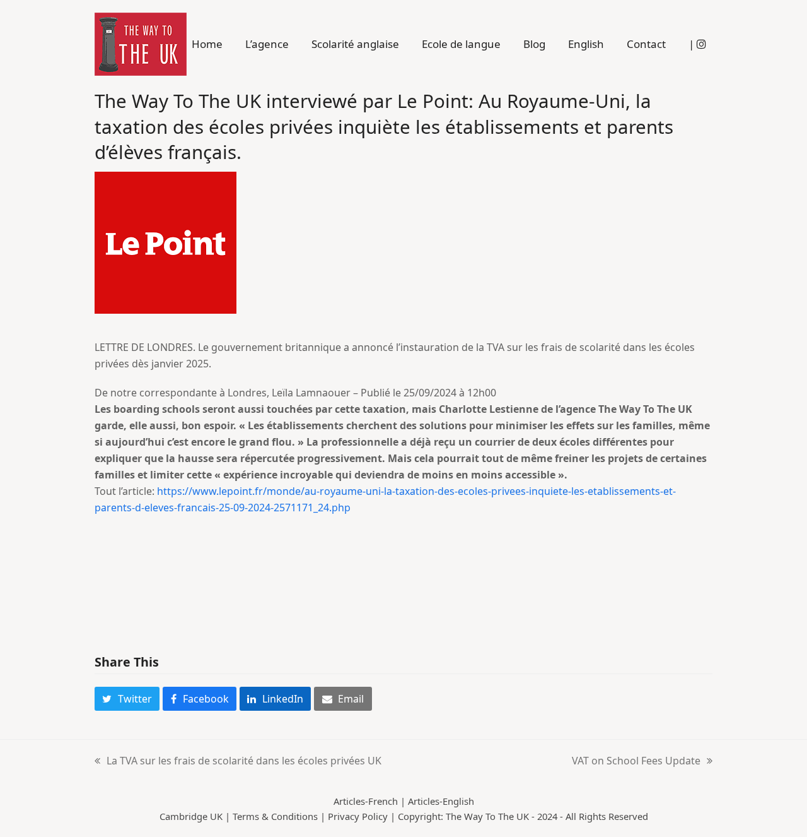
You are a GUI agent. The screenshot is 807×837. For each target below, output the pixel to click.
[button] (127, 699)
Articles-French (366, 801)
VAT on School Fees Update (636, 761)
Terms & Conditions (275, 816)
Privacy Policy (358, 816)
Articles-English (441, 801)
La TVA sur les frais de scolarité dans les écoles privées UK (238, 761)
